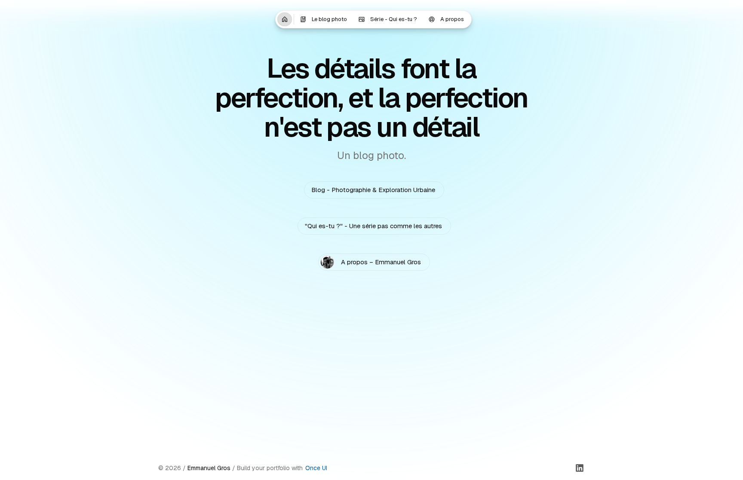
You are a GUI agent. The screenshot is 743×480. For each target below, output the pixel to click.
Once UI (316, 468)
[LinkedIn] (579, 468)
